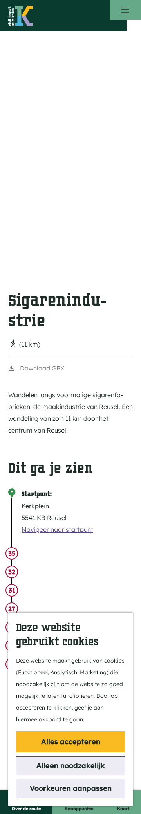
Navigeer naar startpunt (57, 529)
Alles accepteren (70, 741)
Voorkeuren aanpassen (71, 788)
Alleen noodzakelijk (70, 765)
